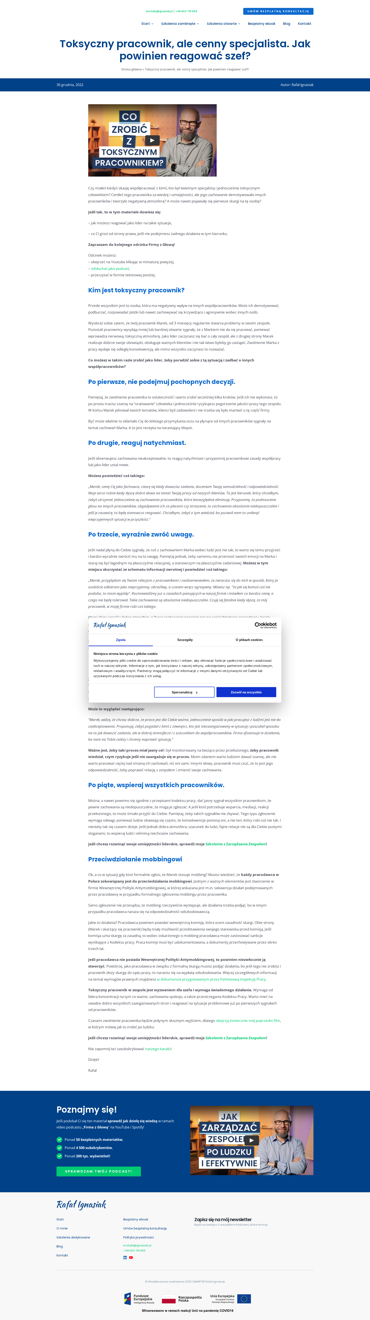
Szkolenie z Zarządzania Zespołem (236, 843)
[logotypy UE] (188, 1291)
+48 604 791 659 (186, 11)
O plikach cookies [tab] (249, 639)
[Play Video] (152, 140)
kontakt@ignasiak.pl (159, 11)
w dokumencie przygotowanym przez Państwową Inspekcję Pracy (211, 979)
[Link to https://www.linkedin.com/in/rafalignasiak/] (124, 1257)
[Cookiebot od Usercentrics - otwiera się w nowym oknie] (258, 625)
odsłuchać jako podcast (110, 268)
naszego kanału (158, 1048)
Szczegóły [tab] (185, 639)
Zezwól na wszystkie (246, 692)
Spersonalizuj (182, 692)
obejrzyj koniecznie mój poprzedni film (248, 1020)
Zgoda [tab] (121, 639)
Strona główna (131, 69)
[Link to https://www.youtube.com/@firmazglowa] (130, 1257)
